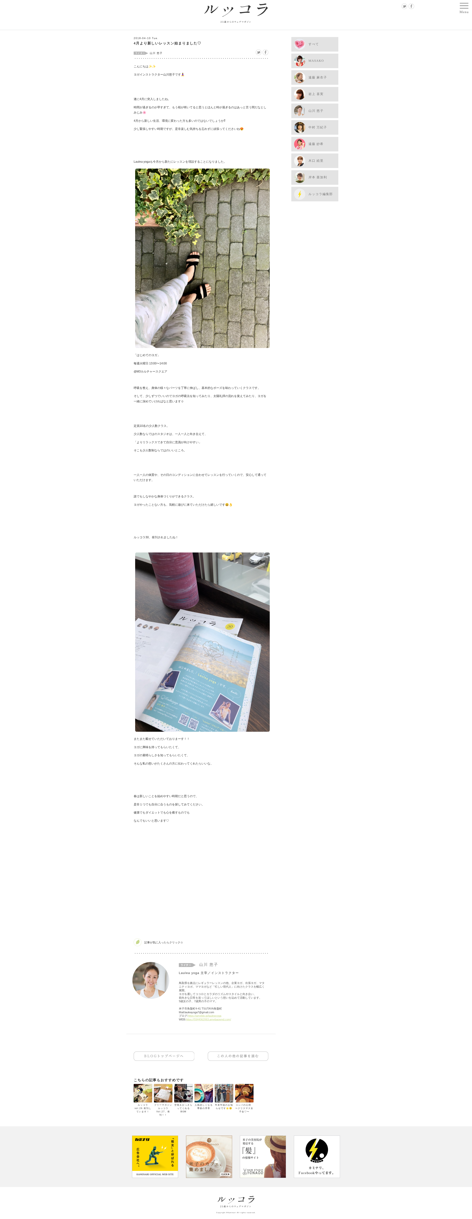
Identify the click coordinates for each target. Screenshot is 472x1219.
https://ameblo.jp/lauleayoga (204, 1015)
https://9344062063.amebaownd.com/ (208, 1019)
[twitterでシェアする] (258, 52)
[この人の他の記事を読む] (238, 1056)
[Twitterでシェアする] (404, 6)
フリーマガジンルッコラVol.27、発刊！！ (163, 1110)
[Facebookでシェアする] (411, 6)
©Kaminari (231, 1212)
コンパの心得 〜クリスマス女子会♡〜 (244, 1108)
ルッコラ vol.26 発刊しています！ (143, 1108)
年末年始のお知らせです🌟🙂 (224, 1107)
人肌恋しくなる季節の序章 (204, 1107)
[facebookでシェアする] (265, 52)
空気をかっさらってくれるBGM (183, 1108)
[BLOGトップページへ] (164, 1056)
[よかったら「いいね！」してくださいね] (201, 942)
